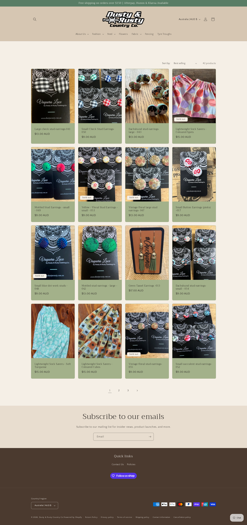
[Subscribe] (150, 437)
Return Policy (91, 517)
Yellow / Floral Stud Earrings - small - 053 (100, 209)
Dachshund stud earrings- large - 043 (144, 131)
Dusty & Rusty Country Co (51, 517)
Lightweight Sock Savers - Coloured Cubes (97, 365)
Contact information (161, 517)
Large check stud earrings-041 (53, 129)
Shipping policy (143, 517)
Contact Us (118, 464)
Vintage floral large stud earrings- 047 (143, 209)
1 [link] (109, 390)
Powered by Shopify (73, 517)
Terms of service (124, 517)
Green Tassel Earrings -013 (144, 285)
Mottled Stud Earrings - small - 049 (52, 209)
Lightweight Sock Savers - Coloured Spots (191, 131)
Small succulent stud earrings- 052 (194, 365)
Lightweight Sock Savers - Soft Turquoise (53, 365)
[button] (34, 19)
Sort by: (166, 63)
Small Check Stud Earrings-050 (98, 131)
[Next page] (137, 390)
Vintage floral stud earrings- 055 (145, 365)
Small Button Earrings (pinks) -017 (193, 209)
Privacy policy (107, 517)
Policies (131, 464)
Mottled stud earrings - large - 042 (99, 287)
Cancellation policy (182, 517)
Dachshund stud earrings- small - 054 (191, 287)
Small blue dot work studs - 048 (51, 287)
